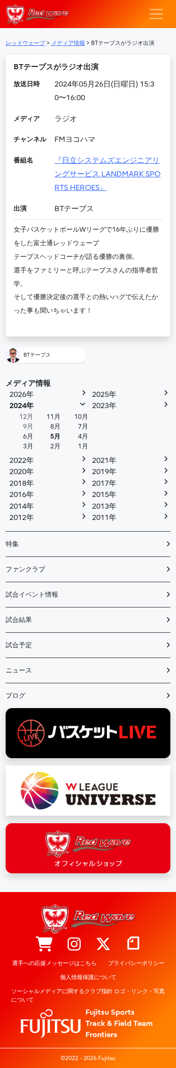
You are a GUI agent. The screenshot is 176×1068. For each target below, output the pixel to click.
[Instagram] (74, 945)
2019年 (104, 472)
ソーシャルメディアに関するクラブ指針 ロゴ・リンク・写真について (88, 995)
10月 (81, 417)
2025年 (104, 394)
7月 (83, 427)
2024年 (21, 406)
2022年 (21, 460)
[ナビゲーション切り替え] (156, 14)
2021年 (104, 460)
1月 (83, 446)
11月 (53, 417)
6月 (28, 436)
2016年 (21, 494)
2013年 (104, 506)
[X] (103, 945)
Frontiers (101, 1035)
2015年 (104, 494)
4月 (83, 436)
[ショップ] (44, 945)
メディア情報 (28, 383)
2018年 (21, 483)
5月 (55, 436)
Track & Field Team (119, 1023)
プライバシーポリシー (136, 963)
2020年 (21, 472)
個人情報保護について (88, 977)
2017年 (104, 483)
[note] (133, 945)
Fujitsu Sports (110, 1012)
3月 (28, 446)
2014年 (21, 506)
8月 (55, 427)
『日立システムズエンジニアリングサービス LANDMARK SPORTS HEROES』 (107, 174)
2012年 (21, 517)
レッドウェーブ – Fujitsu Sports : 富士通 (37, 14)
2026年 (21, 394)
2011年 (104, 517)
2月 (55, 446)
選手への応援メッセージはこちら (54, 963)
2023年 (104, 406)
